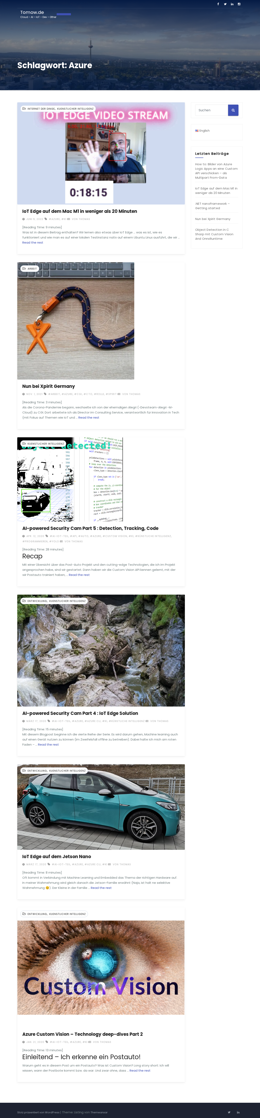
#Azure (54, 219)
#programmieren (35, 541)
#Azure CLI (92, 721)
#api (73, 536)
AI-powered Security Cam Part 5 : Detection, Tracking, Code (90, 528)
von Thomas (80, 219)
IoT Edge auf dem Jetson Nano (56, 856)
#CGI (78, 394)
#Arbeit (54, 394)
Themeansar (99, 1112)
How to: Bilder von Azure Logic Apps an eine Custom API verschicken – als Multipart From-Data (216, 171)
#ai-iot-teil (59, 536)
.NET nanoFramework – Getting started (212, 205)
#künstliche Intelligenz (153, 536)
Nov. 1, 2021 (34, 394)
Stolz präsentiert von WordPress (38, 1112)
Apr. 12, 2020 (35, 536)
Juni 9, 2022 (34, 219)
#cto (87, 394)
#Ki (63, 219)
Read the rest (32, 242)
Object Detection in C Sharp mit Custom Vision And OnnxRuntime (214, 234)
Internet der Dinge (41, 108)
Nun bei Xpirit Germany (48, 386)
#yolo (54, 541)
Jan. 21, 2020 (35, 1042)
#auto (83, 536)
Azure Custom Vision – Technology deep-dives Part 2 (82, 1034)
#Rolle (99, 394)
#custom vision (115, 536)
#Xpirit (111, 394)
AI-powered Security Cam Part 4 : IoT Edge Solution (80, 713)
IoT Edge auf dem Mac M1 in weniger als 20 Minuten (79, 211)
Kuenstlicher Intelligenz (75, 108)
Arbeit (32, 268)
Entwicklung (37, 601)
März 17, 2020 (36, 721)
